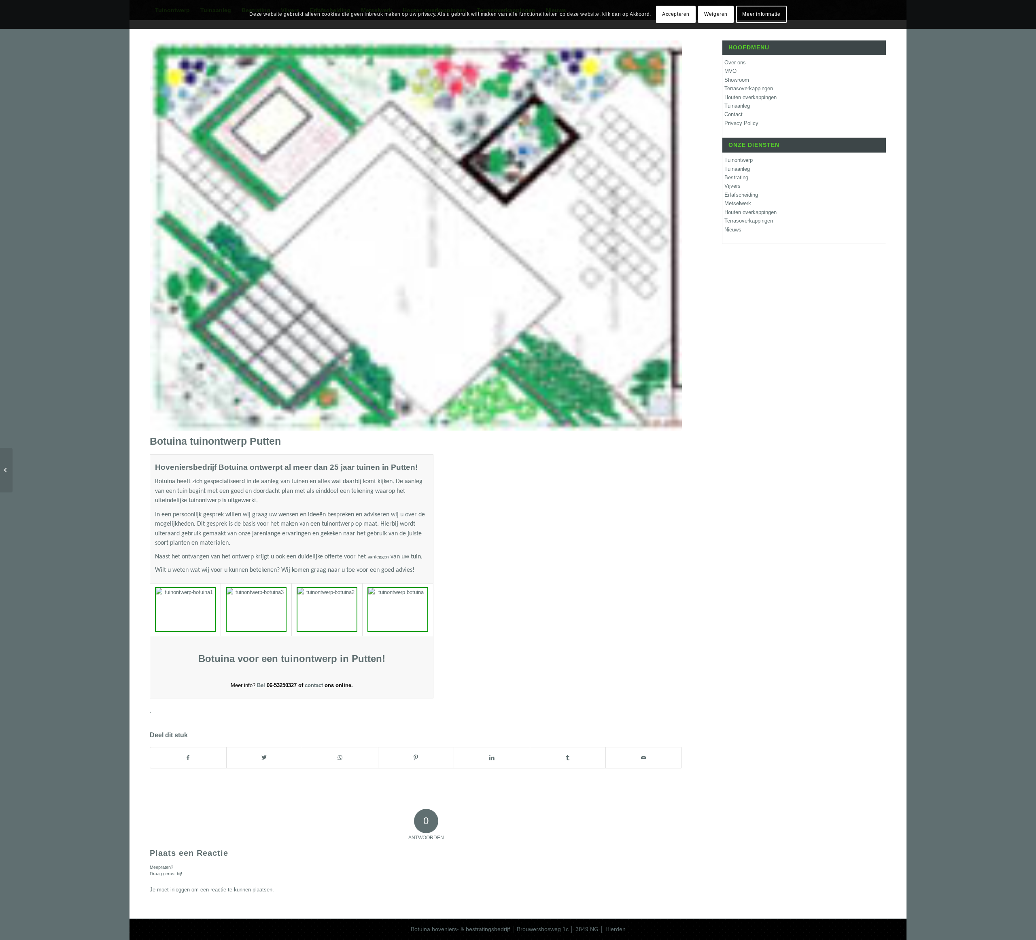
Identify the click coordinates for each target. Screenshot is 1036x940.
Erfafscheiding (741, 195)
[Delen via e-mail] (643, 757)
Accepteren (676, 14)
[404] (6, 470)
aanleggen (378, 557)
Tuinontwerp (738, 160)
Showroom (736, 80)
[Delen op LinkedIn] (492, 757)
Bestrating (736, 177)
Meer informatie (761, 14)
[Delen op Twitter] (264, 757)
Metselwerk (737, 203)
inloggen (180, 890)
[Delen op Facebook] (188, 757)
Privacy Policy (741, 123)
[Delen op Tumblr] (568, 757)
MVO (730, 71)
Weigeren (716, 14)
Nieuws (732, 230)
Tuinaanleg (737, 106)
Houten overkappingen (750, 97)
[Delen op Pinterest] (416, 757)
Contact (733, 114)
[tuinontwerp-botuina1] (416, 235)
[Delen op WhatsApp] (340, 757)
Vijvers (732, 186)
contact (315, 685)
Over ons (735, 62)
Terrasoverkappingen (748, 88)
